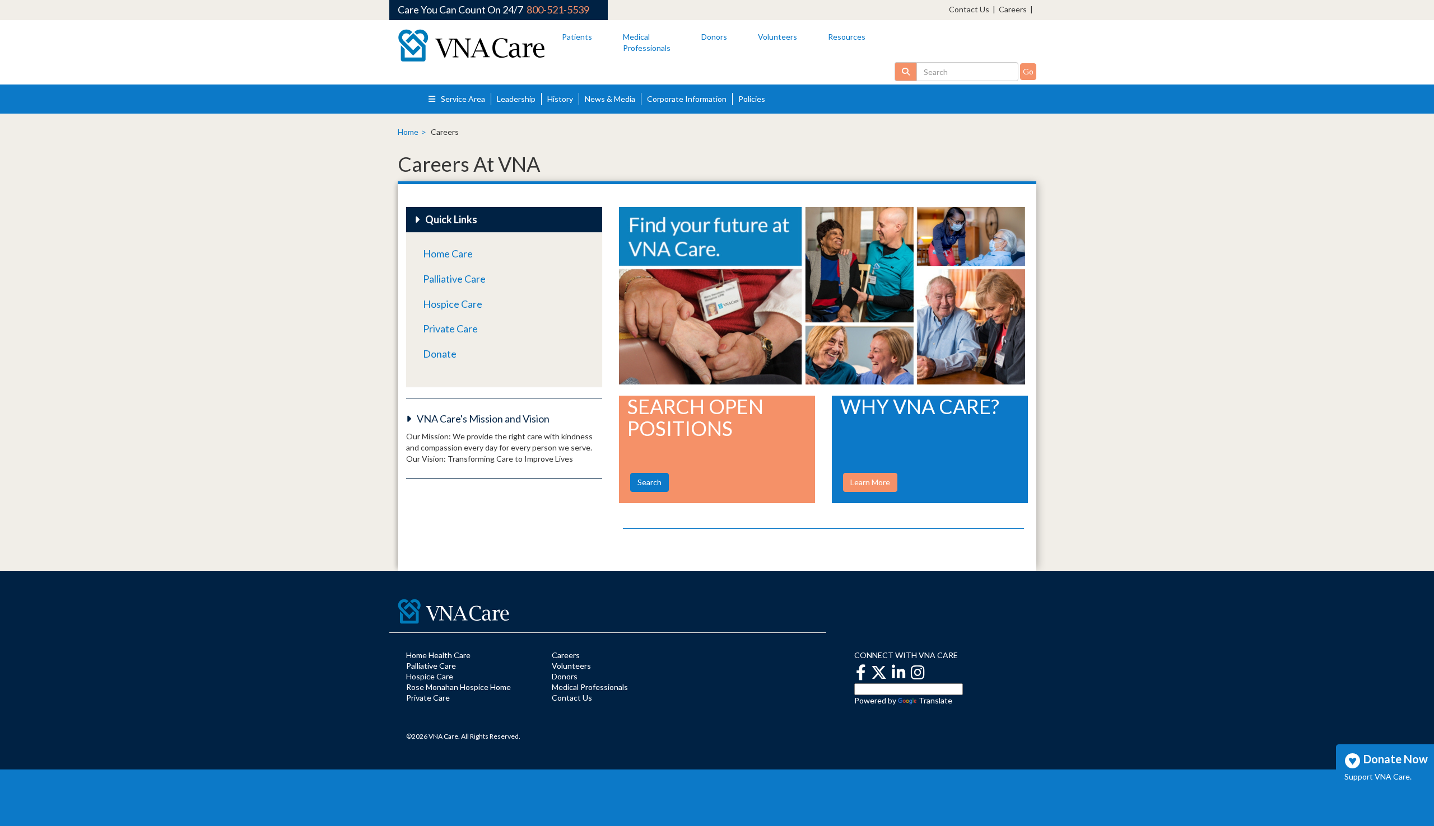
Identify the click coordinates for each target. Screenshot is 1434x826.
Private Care (450, 328)
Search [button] (649, 482)
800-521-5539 (558, 9)
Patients (577, 36)
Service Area (462, 99)
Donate (440, 354)
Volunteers (777, 36)
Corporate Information (687, 99)
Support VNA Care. (1378, 776)
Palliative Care (454, 279)
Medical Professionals (590, 687)
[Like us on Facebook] (861, 672)
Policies (751, 99)
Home (408, 132)
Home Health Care (438, 655)
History (560, 99)
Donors (714, 36)
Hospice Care (452, 304)
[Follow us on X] (878, 672)
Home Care (448, 253)
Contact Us (969, 9)
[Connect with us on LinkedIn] (898, 672)
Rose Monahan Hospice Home (458, 687)
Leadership (516, 99)
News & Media (610, 99)
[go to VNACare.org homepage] (471, 45)
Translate (935, 700)
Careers (1013, 9)
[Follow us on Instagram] (917, 672)
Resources (846, 36)
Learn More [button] (870, 482)
